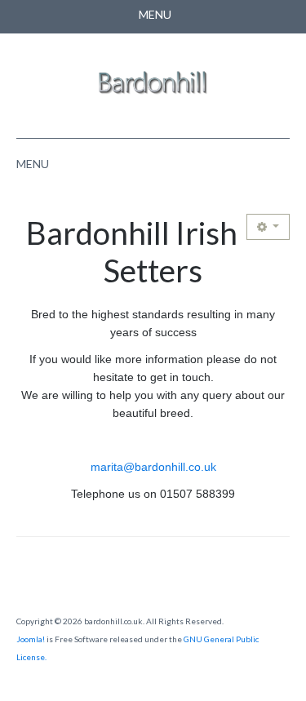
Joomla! (30, 639)
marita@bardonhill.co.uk (153, 466)
